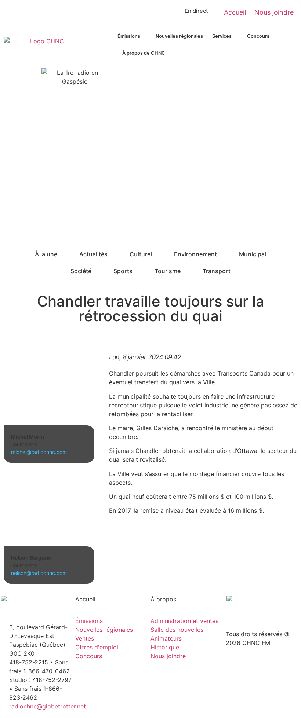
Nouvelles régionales (179, 36)
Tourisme (168, 271)
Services (222, 36)
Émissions (128, 36)
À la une (46, 254)
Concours (258, 36)
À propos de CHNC (143, 53)
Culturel (141, 254)
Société (80, 271)
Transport (217, 271)
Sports (123, 271)
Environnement (195, 254)
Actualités (93, 254)
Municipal (252, 254)
